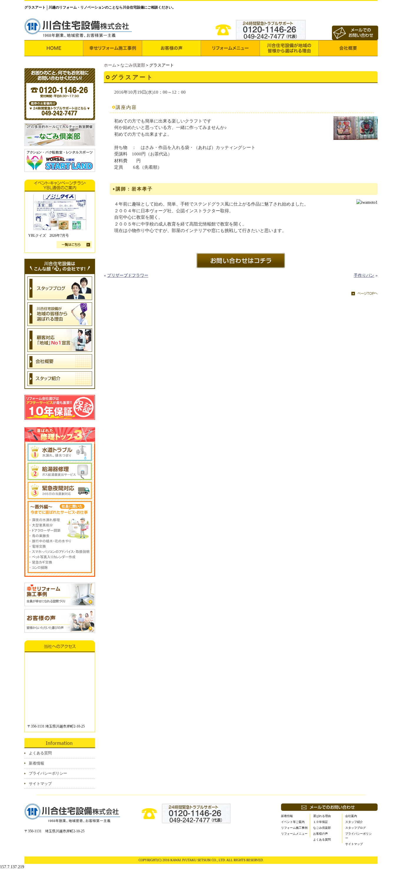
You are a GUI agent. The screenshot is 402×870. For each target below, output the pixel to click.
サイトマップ (40, 783)
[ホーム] (53, 48)
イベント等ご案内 (293, 821)
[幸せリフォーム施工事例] (112, 48)
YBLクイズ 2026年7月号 (48, 235)
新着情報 (36, 763)
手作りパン (364, 275)
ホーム (110, 65)
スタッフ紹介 (354, 821)
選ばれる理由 (322, 816)
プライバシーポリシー (48, 773)
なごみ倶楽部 (132, 65)
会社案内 (351, 816)
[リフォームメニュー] (230, 48)
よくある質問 (40, 753)
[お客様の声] (171, 48)
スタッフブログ (355, 827)
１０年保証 (320, 821)
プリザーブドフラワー (127, 275)
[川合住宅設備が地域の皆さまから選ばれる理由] (289, 48)
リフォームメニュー (294, 833)
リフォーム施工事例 (294, 827)
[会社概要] (348, 48)
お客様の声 (320, 833)
